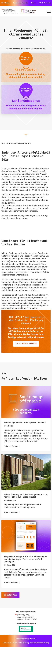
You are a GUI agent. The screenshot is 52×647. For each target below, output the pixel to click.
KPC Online (5, 3)
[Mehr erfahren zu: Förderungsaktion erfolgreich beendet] (26, 402)
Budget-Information (20, 3)
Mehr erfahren (11, 446)
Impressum (7, 643)
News (33, 3)
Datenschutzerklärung (21, 643)
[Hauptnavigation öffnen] (49, 11)
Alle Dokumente (45, 3)
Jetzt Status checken (26, 343)
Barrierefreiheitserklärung (39, 643)
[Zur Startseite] (9, 11)
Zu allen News (10, 595)
